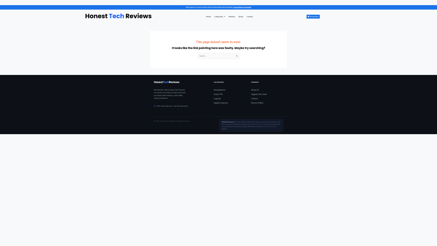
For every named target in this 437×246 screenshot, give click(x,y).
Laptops (217, 98)
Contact (250, 17)
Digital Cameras (221, 103)
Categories (218, 17)
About (240, 17)
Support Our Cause (259, 94)
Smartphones (219, 90)
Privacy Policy (257, 103)
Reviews (232, 17)
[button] (220, 16)
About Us (255, 90)
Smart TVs (218, 94)
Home (208, 17)
